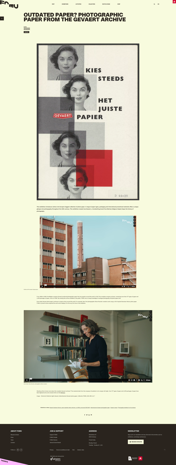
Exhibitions (65, 4)
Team (12, 439)
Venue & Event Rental (55, 442)
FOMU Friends (53, 437)
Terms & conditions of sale (63, 449)
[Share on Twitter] (87, 415)
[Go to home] (9, 4)
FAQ (73, 449)
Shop (118, 4)
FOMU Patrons (53, 439)
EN (158, 4)
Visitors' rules (80, 449)
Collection (92, 4)
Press (12, 437)
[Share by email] (91, 415)
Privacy (51, 449)
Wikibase (63, 392)
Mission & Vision (15, 434)
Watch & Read (106, 4)
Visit (53, 4)
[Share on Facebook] (85, 415)
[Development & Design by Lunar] (164, 449)
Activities (78, 4)
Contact (13, 442)
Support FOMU (53, 434)
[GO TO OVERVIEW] (2, 18)
